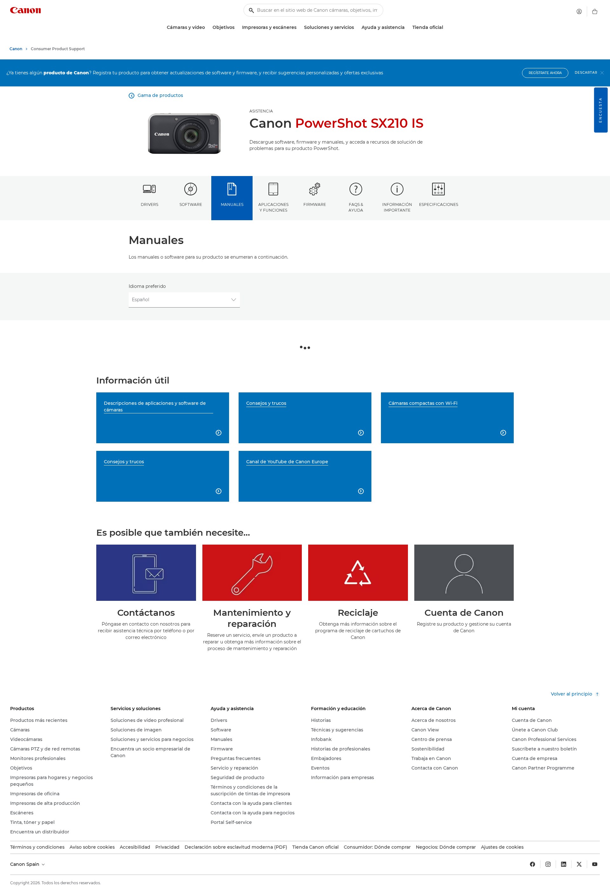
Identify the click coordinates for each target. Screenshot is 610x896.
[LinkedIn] (563, 864)
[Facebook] (532, 864)
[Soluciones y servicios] (356, 27)
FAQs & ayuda (356, 207)
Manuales (232, 204)
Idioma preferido (147, 286)
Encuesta (601, 110)
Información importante (397, 207)
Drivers (149, 204)
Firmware (314, 204)
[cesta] (595, 11)
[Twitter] (579, 864)
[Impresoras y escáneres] (299, 27)
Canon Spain (25, 864)
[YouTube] (594, 864)
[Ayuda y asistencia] (407, 27)
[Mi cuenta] (579, 11)
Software (191, 204)
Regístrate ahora (545, 73)
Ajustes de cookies (502, 847)
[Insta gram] (548, 864)
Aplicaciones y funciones (273, 207)
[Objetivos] (237, 27)
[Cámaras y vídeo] (207, 27)
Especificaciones (438, 204)
